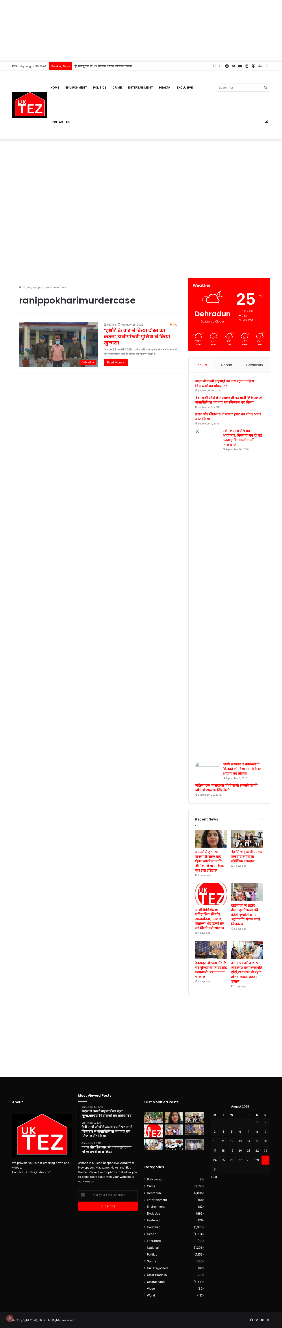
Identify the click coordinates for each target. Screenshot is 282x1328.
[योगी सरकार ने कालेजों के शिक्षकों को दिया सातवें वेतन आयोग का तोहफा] (207, 769)
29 (257, 1160)
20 (240, 1150)
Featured (153, 1220)
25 (223, 1160)
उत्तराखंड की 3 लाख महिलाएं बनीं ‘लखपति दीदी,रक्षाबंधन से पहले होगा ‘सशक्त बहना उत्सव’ (246, 972)
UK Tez (111, 324)
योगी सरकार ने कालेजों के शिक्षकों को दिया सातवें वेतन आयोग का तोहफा (242, 769)
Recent (226, 365)
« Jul (213, 1176)
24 (215, 1160)
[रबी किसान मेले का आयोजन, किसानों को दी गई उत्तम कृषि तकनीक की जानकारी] (207, 594)
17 (214, 1150)
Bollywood (154, 1179)
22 (257, 1150)
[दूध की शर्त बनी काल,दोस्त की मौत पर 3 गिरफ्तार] (194, 1144)
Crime (117, 87)
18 (223, 1150)
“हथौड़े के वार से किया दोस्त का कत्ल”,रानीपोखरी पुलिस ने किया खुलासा (137, 337)
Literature (154, 1241)
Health (165, 87)
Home (54, 87)
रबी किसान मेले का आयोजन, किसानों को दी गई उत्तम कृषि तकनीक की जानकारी (242, 438)
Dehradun (154, 1193)
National (153, 1247)
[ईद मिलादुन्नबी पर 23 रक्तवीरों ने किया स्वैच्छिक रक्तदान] (247, 839)
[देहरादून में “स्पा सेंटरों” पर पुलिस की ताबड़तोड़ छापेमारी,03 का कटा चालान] (211, 950)
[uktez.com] (29, 105)
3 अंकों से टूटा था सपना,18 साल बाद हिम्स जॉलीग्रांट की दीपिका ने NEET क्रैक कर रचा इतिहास (209, 861)
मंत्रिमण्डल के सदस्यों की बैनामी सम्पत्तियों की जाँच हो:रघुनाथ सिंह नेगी (226, 787)
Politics (99, 87)
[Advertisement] (141, 31)
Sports (151, 1261)
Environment (76, 87)
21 (248, 1150)
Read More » (115, 362)
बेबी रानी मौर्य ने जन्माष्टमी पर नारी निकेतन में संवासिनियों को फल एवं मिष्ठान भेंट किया (228, 400)
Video (151, 1288)
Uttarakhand (156, 1282)
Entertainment (140, 87)
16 (265, 1141)
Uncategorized (157, 1268)
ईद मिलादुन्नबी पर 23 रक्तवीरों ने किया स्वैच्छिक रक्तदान (103, 66)
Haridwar (153, 1227)
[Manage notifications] (9, 1318)
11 (223, 1141)
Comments (254, 365)
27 (240, 1160)
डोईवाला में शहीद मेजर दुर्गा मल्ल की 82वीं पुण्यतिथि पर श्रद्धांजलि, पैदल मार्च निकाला (245, 914)
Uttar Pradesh (157, 1275)
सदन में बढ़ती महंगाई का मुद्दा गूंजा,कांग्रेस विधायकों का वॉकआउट (224, 383)
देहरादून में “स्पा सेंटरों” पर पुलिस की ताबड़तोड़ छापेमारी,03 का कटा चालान (211, 970)
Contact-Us (60, 122)
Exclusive (185, 87)
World (151, 1295)
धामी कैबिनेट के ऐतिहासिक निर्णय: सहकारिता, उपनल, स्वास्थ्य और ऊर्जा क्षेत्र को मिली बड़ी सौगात (209, 919)
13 (240, 1141)
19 (231, 1150)
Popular (201, 365)
